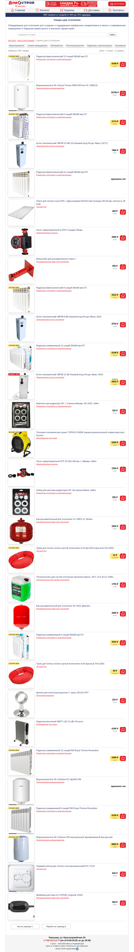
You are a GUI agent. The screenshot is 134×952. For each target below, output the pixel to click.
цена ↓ (111, 50)
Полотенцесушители (75, 45)
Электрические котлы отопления (50, 146)
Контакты (118, 10)
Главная (20, 10)
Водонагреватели (16, 45)
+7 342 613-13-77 (51, 940)
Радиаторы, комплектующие (99, 45)
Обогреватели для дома (46, 438)
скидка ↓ (121, 50)
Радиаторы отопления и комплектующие (53, 59)
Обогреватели (57, 45)
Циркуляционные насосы (47, 233)
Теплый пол (41, 207)
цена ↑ (102, 50)
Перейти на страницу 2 (56, 926)
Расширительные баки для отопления (52, 262)
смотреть (86, 15)
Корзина (69, 10)
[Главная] (21, 3)
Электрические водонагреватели (50, 88)
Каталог (44, 10)
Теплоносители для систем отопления (52, 580)
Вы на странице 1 (25, 926)
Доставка (93, 10)
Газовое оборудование (37, 45)
